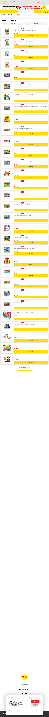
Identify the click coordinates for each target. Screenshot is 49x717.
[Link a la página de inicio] (2, 17)
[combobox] (25, 11)
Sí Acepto (35, 701)
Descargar (37, 2)
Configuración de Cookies (35, 705)
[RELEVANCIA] (36, 23)
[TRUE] (31, 35)
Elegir (18, 14)
